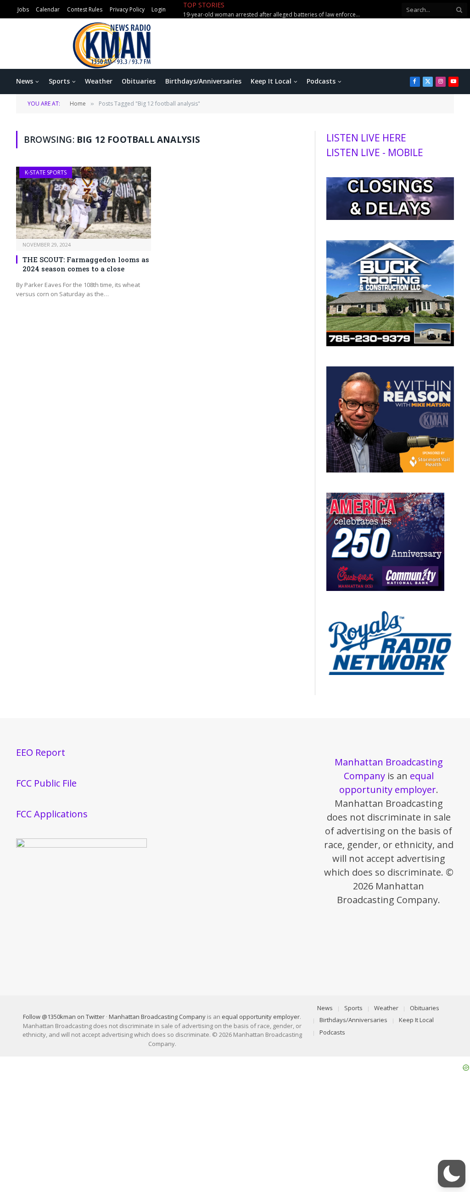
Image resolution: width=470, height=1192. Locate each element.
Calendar (48, 9)
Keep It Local (271, 81)
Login (158, 9)
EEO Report (40, 752)
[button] (451, 1173)
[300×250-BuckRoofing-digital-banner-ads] (390, 344)
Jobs (23, 9)
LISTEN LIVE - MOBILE (374, 152)
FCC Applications (52, 814)
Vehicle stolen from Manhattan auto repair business (308, 9)
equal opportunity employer (261, 1016)
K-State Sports (46, 172)
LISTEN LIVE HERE (366, 137)
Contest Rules (84, 9)
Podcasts (321, 81)
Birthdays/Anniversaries (203, 81)
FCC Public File (46, 783)
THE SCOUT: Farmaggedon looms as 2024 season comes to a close (85, 264)
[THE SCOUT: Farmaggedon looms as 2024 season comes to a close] (83, 202)
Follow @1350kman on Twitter (64, 1016)
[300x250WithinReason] (390, 470)
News (24, 81)
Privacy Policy (127, 9)
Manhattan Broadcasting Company (157, 1016)
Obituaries (139, 81)
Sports (59, 81)
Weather (98, 81)
